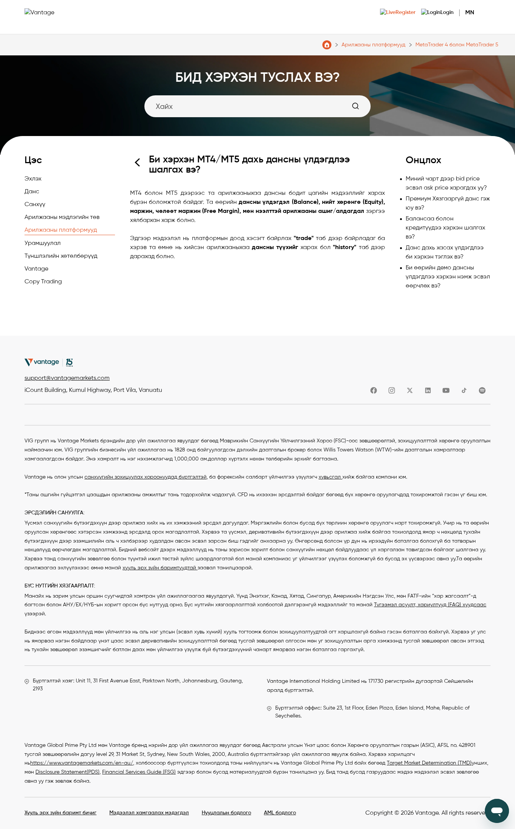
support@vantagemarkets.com (67, 378)
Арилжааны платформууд (373, 44)
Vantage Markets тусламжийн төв (326, 44)
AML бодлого (280, 812)
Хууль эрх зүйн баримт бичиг (61, 812)
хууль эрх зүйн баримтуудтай (160, 568)
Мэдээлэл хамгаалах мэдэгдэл (149, 812)
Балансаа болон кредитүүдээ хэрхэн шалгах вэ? (445, 228)
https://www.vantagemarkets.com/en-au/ (81, 763)
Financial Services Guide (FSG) (139, 772)
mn (469, 13)
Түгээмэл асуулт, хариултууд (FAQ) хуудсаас (430, 604)
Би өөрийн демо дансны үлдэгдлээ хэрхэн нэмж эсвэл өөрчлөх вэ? (448, 277)
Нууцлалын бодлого (226, 812)
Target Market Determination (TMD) (429, 763)
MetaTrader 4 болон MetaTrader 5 (456, 44)
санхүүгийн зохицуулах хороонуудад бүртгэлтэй (145, 477)
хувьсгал (330, 477)
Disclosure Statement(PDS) (67, 772)
